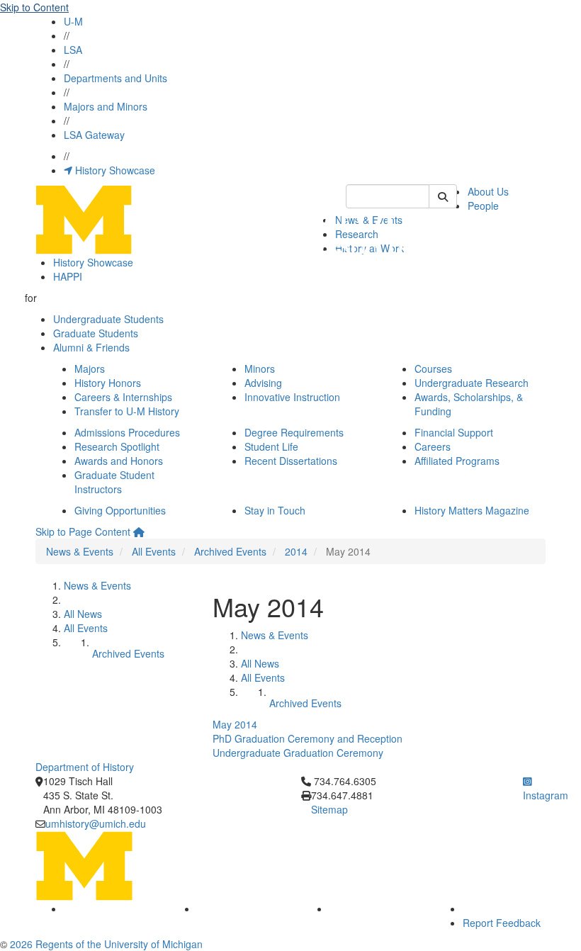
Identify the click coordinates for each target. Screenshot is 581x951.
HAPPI (67, 276)
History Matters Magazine (471, 510)
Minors (259, 368)
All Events (154, 551)
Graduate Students (95, 333)
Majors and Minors (105, 106)
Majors (89, 368)
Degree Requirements (294, 432)
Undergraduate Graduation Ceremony (298, 752)
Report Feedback (502, 923)
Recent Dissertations (290, 461)
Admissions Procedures (127, 432)
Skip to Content (34, 7)
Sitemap (329, 809)
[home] (139, 531)
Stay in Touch (274, 510)
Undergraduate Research (471, 383)
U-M (73, 21)
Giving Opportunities (120, 510)
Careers (432, 446)
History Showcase (113, 170)
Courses (433, 368)
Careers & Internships (123, 397)
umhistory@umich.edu (95, 823)
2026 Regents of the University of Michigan (106, 944)
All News (83, 614)
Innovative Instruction (292, 397)
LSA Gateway (94, 135)
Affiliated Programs (457, 461)
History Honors (107, 383)
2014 (296, 551)
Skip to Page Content (82, 531)
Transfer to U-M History (126, 411)
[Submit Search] (443, 196)
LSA (73, 50)
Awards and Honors (118, 461)
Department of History (84, 767)
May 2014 (235, 724)
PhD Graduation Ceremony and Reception (307, 738)
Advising (263, 383)
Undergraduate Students (108, 319)
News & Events (79, 551)
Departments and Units (115, 78)
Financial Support (453, 432)
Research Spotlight (116, 446)
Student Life (271, 446)
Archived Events (230, 551)
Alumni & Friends (91, 347)
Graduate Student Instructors (114, 482)
